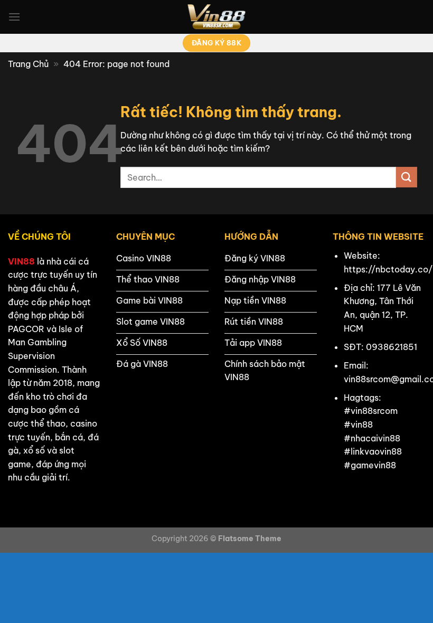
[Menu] (14, 17)
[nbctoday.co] (216, 17)
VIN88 (21, 261)
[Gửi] (406, 177)
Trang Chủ (28, 64)
